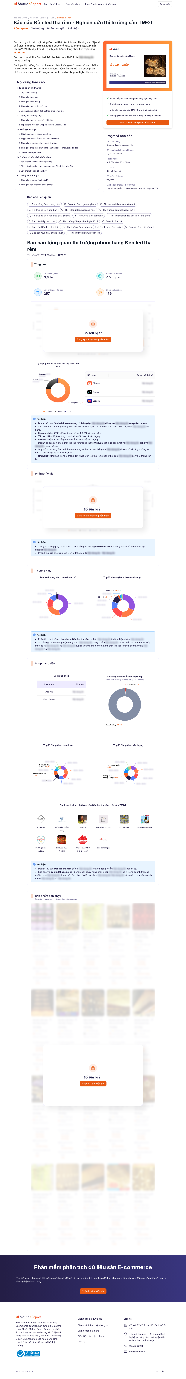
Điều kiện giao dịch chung (91, 1336)
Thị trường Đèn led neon (79, 227)
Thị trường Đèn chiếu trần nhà (119, 204)
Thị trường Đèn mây (110, 227)
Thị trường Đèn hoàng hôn (46, 204)
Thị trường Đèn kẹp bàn (44, 210)
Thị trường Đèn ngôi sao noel (80, 210)
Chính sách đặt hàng (88, 1330)
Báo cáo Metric (20, 18)
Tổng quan (21, 28)
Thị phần (73, 28)
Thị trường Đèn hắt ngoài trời (118, 210)
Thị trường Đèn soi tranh (90, 215)
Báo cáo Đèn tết (114, 221)
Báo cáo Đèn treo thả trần (45, 227)
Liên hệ (81, 1341)
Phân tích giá (55, 28)
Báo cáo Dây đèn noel (43, 221)
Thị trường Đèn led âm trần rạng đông (130, 215)
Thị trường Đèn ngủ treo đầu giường (51, 215)
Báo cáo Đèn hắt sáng (140, 227)
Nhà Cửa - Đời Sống (39, 18)
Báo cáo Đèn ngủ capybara (82, 204)
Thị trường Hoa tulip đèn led (85, 232)
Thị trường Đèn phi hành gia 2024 (80, 221)
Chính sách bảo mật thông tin (93, 1325)
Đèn (52, 18)
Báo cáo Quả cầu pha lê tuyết (47, 232)
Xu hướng (37, 28)
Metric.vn (19, 52)
